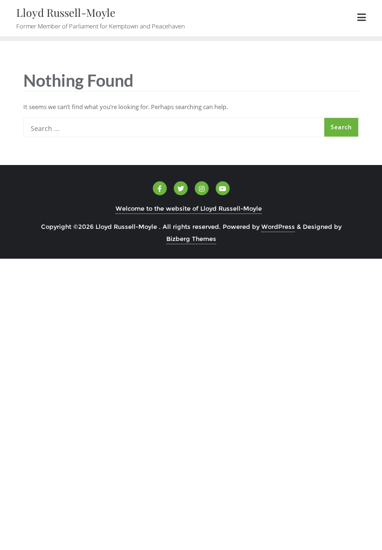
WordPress (278, 226)
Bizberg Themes (191, 238)
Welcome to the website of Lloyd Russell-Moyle (189, 208)
